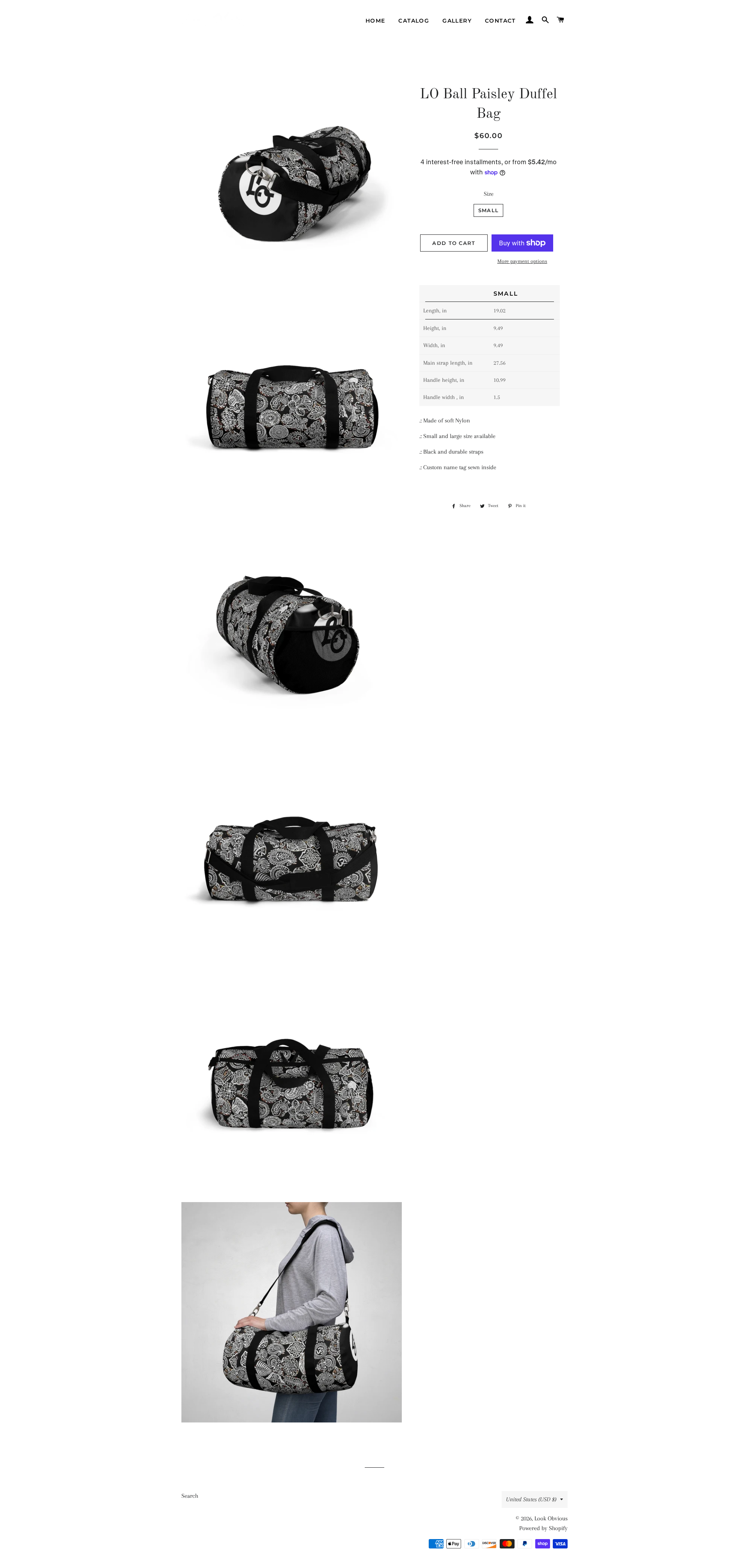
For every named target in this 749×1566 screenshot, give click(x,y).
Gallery (457, 20)
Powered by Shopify (543, 1528)
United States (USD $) (531, 1499)
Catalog (413, 20)
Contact (500, 20)
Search (189, 1495)
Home (375, 20)
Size (488, 193)
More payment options (522, 261)
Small (488, 210)
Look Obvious (551, 1518)
